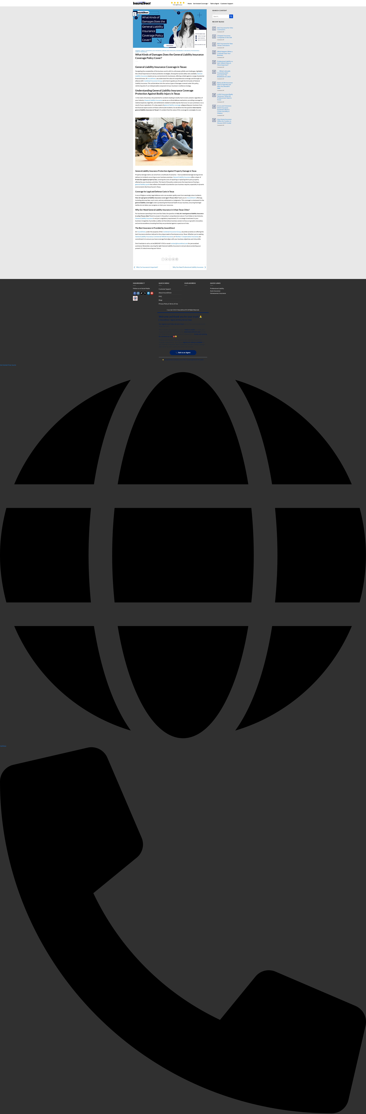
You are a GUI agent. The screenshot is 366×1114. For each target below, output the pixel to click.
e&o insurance (157, 50)
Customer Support (226, 3)
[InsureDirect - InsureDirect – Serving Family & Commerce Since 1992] (142, 3)
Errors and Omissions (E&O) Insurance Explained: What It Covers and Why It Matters (224, 109)
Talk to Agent (214, 3)
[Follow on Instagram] (138, 293)
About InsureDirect (165, 293)
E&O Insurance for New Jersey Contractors (225, 44)
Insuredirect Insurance (183, 50)
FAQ (160, 296)
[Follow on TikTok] (141, 293)
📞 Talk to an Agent (183, 353)
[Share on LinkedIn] (176, 259)
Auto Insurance (215, 291)
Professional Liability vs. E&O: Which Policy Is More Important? (225, 63)
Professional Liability (217, 288)
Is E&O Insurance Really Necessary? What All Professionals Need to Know (225, 97)
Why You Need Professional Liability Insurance (188, 267)
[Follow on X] (145, 293)
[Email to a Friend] (169, 259)
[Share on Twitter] (166, 259)
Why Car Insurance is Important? (147, 267)
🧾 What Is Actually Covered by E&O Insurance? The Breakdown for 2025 (224, 73)
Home (190, 3)
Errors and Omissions (169, 50)
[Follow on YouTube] (151, 293)
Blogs (160, 300)
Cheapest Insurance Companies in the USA (224, 36)
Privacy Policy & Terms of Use (168, 304)
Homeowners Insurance (218, 293)
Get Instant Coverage (200, 3)
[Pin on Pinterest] (173, 259)
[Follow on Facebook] (134, 293)
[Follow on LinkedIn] (148, 293)
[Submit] (231, 16)
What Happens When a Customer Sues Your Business (224, 53)
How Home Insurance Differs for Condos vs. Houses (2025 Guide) (224, 121)
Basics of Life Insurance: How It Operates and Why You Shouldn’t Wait (225, 85)
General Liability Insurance (143, 50)
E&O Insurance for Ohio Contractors (225, 28)
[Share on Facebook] (163, 259)
